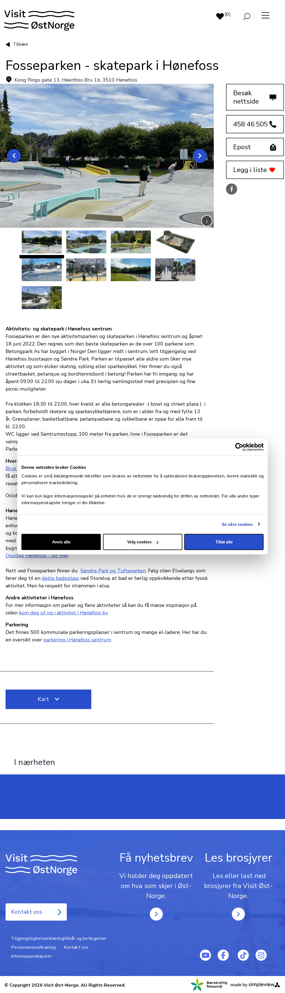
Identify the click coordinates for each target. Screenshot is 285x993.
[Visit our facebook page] (223, 955)
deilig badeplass (60, 578)
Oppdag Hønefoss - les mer (37, 555)
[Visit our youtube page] (205, 955)
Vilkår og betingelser (85, 938)
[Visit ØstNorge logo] (37, 20)
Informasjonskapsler (31, 956)
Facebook (231, 189)
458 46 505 (250, 124)
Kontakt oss (26, 912)
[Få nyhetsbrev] (156, 914)
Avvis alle (61, 542)
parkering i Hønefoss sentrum (77, 639)
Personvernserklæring (33, 947)
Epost (242, 147)
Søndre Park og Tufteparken (113, 570)
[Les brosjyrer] (238, 914)
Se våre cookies (237, 524)
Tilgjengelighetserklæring (37, 938)
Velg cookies (139, 542)
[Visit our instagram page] (261, 955)
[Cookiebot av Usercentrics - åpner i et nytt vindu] (239, 447)
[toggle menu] (266, 15)
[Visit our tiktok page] (243, 955)
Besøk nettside (246, 97)
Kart (44, 699)
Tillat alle (224, 542)
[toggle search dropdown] (246, 16)
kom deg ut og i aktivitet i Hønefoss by (63, 612)
